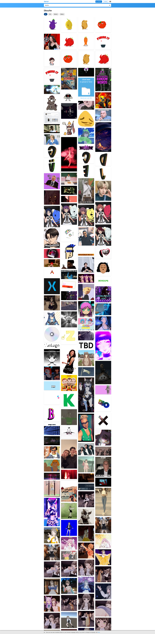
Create (99, 1)
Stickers (56, 14)
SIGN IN (105, 1)
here (99, 632)
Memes (62, 14)
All (45, 14)
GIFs (50, 14)
